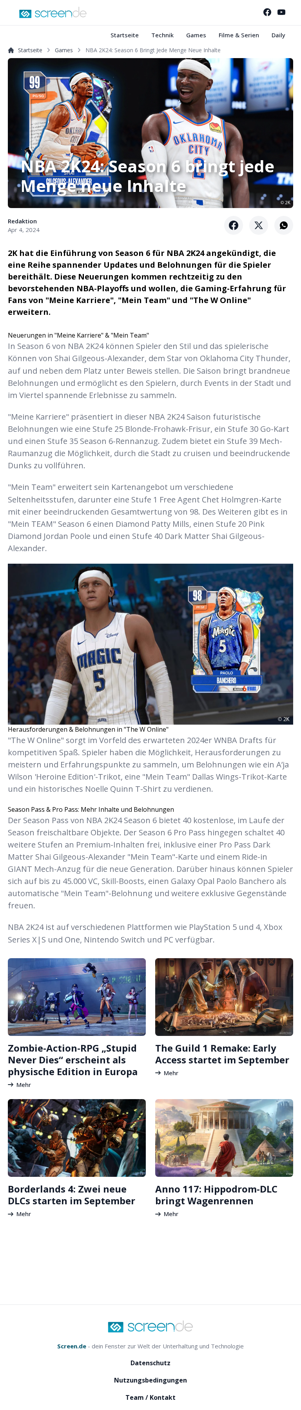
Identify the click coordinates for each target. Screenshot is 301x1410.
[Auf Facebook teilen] (233, 225)
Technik (162, 35)
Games (196, 35)
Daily (278, 35)
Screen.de (71, 1346)
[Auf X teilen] (258, 225)
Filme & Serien (239, 35)
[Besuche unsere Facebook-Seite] (267, 12)
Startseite (125, 35)
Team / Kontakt (150, 1397)
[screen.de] (53, 12)
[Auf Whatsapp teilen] (283, 225)
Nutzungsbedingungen (150, 1380)
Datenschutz (150, 1363)
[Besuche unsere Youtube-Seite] (281, 12)
